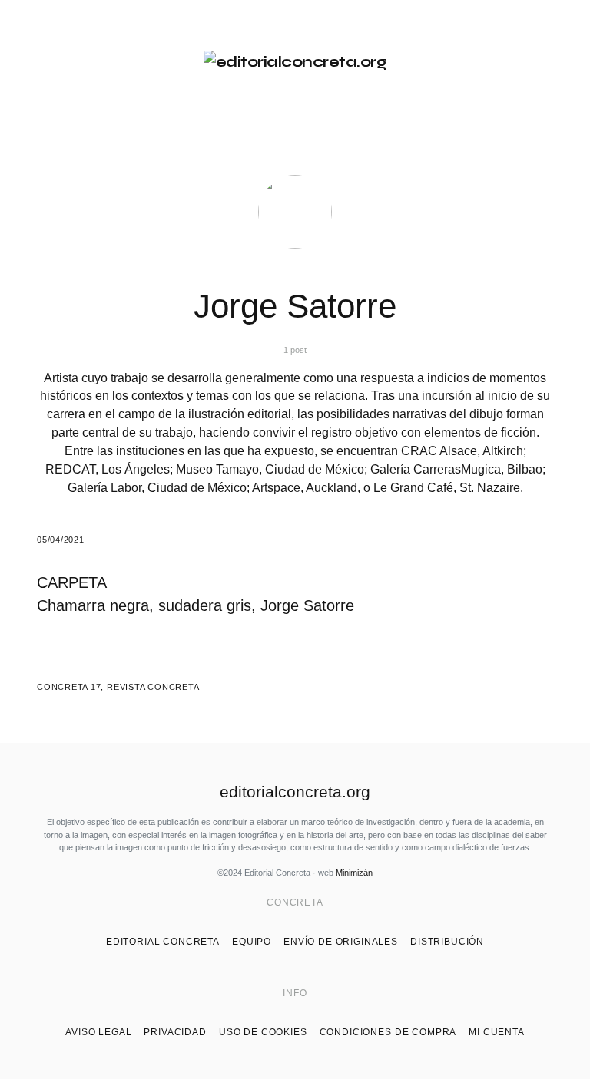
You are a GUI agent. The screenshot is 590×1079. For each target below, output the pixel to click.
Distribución (447, 941)
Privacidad (175, 1032)
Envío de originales (340, 941)
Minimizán (354, 872)
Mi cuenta (497, 1032)
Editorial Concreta (163, 941)
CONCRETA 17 (69, 686)
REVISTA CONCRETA (153, 686)
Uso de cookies (263, 1032)
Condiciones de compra (388, 1032)
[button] (43, 62)
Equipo (251, 941)
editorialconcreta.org (295, 791)
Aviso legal (98, 1032)
